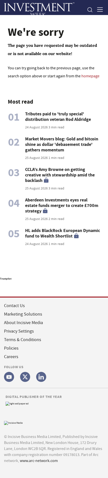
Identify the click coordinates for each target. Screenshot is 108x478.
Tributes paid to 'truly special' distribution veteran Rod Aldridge (58, 116)
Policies (11, 348)
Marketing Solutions (23, 314)
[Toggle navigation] (98, 10)
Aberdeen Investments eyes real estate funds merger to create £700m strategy (61, 205)
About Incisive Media (23, 323)
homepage (90, 76)
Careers (11, 357)
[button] (89, 10)
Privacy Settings (19, 331)
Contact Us (14, 306)
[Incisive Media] (13, 422)
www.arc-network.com (39, 460)
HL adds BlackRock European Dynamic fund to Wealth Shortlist (62, 233)
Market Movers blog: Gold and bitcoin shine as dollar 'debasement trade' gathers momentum (61, 144)
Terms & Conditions (22, 340)
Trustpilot (6, 278)
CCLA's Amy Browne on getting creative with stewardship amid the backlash (60, 174)
